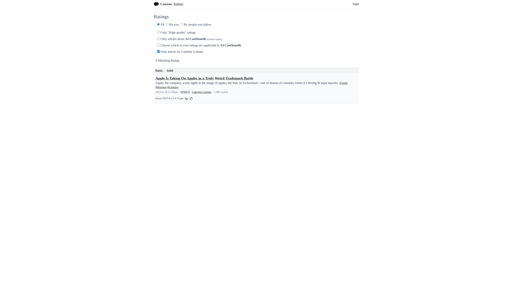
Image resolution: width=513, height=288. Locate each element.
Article (170, 70)
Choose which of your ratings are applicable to (200, 45)
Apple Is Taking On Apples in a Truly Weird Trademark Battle (204, 78)
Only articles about (191, 39)
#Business (161, 87)
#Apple (343, 83)
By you (174, 24)
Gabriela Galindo (201, 92)
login (356, 4)
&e (186, 98)
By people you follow (197, 24)
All (162, 24)
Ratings (178, 4)
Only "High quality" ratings (178, 32)
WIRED (185, 92)
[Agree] (191, 98)
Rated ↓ (160, 70)
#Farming (172, 87)
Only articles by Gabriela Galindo (181, 51)
